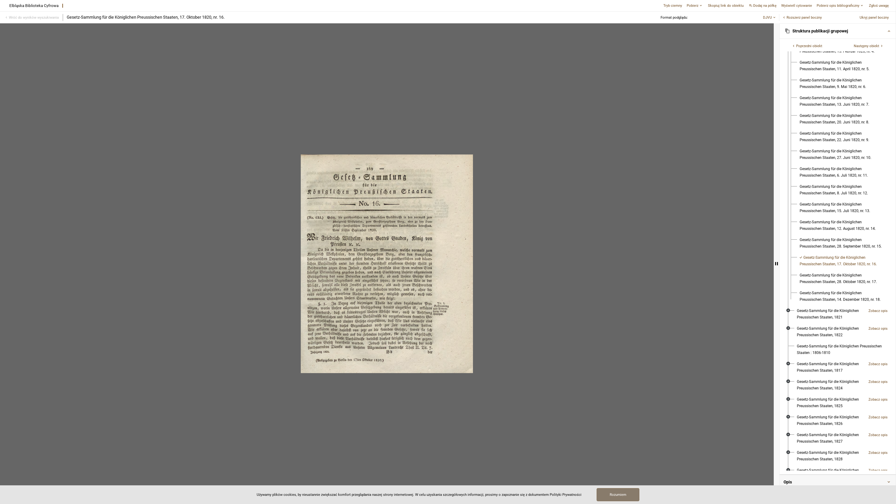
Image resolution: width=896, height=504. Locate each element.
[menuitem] (842, 66)
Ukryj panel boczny (874, 17)
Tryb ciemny (672, 6)
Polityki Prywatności (565, 495)
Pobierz (692, 6)
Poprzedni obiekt (809, 46)
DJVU (767, 17)
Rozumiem (618, 495)
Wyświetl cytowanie (796, 6)
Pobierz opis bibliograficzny (838, 6)
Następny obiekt (866, 46)
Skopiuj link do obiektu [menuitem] (726, 6)
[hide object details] (776, 263)
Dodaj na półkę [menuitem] (765, 6)
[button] (838, 31)
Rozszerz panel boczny (804, 17)
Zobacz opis (878, 311)
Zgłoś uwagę (879, 6)
